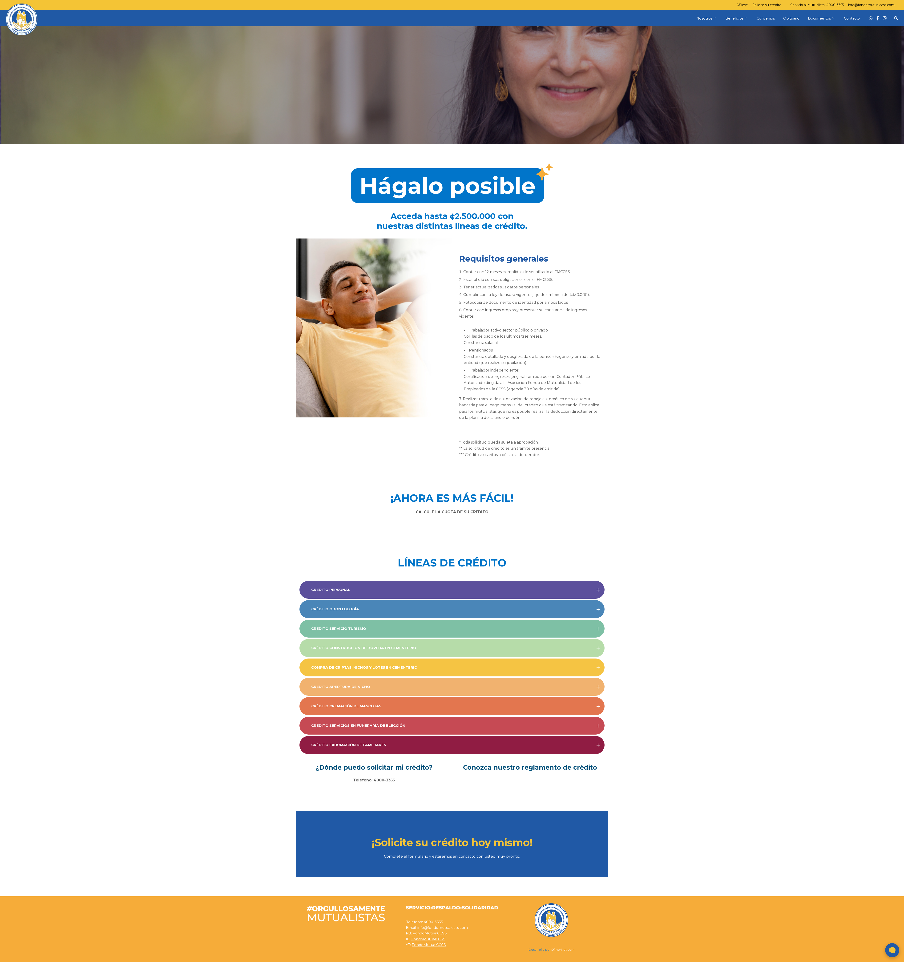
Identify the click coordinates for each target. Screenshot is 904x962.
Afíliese (742, 5)
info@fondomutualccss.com (871, 5)
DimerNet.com (562, 949)
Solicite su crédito (766, 5)
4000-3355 (835, 5)
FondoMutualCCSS (430, 933)
